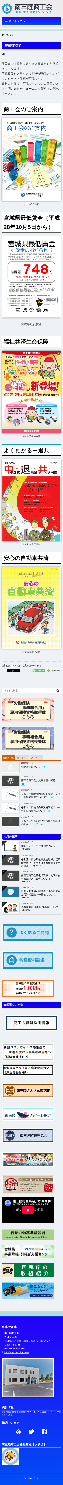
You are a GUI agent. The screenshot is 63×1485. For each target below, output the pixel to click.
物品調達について (31, 766)
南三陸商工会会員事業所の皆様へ (39, 780)
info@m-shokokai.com (16, 1352)
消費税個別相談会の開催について (39, 907)
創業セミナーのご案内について (38, 846)
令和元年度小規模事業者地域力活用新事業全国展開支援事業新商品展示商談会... (40, 862)
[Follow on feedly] (18, 1431)
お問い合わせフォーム (20, 88)
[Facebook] (44, 1431)
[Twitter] (31, 1431)
